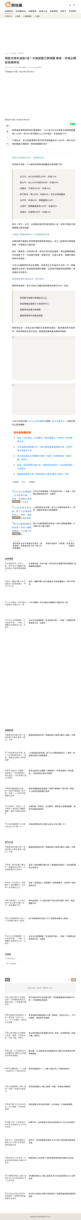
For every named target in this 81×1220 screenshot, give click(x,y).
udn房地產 (13, 53)
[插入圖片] (68, 979)
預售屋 (32, 482)
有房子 (63, 11)
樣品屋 (16, 482)
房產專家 (54, 11)
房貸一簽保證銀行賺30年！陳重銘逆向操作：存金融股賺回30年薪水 (45, 466)
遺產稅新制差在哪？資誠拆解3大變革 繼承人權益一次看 (43, 474)
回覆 (73, 980)
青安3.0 (9, 16)
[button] (74, 5)
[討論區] (7, 137)
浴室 (38, 16)
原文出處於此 (58, 421)
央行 (24, 482)
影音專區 (73, 11)
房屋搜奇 (32, 11)
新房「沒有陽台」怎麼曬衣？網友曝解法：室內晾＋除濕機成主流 (45, 439)
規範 (7, 980)
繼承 (18, 16)
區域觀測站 (21, 11)
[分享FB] (7, 125)
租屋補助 (28, 16)
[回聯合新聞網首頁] (8, 4)
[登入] (70, 5)
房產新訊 (9, 11)
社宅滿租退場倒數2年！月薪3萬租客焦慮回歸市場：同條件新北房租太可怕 (45, 448)
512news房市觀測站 (36, 421)
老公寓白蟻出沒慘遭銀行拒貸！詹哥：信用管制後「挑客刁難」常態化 (45, 457)
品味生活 (43, 11)
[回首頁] (13, 4)
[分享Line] (7, 131)
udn (6, 53)
